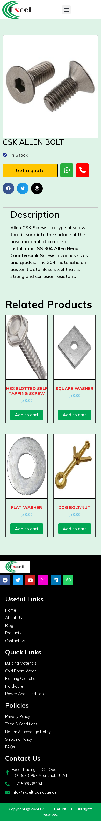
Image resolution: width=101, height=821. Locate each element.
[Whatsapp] (68, 580)
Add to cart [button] (27, 414)
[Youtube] (30, 580)
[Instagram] (43, 580)
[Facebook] (5, 580)
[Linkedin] (56, 580)
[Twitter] (18, 580)
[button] (66, 9)
